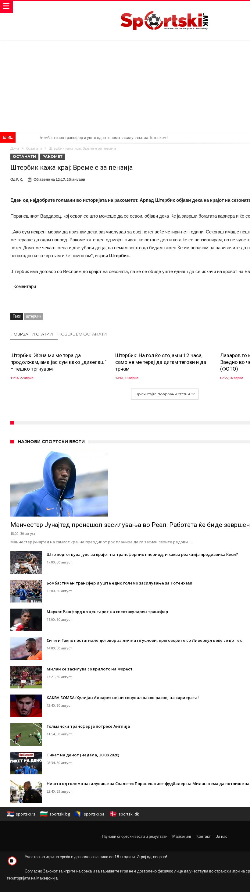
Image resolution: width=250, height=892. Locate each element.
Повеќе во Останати (82, 334)
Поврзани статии (31, 334)
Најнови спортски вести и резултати (134, 836)
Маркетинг (181, 836)
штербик (33, 316)
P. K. (19, 179)
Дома (14, 148)
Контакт (203, 836)
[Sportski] (165, 6)
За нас (221, 836)
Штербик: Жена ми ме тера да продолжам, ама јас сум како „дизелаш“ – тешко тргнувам (58, 362)
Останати (34, 148)
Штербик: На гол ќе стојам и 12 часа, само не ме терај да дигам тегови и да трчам (160, 362)
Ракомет (52, 156)
